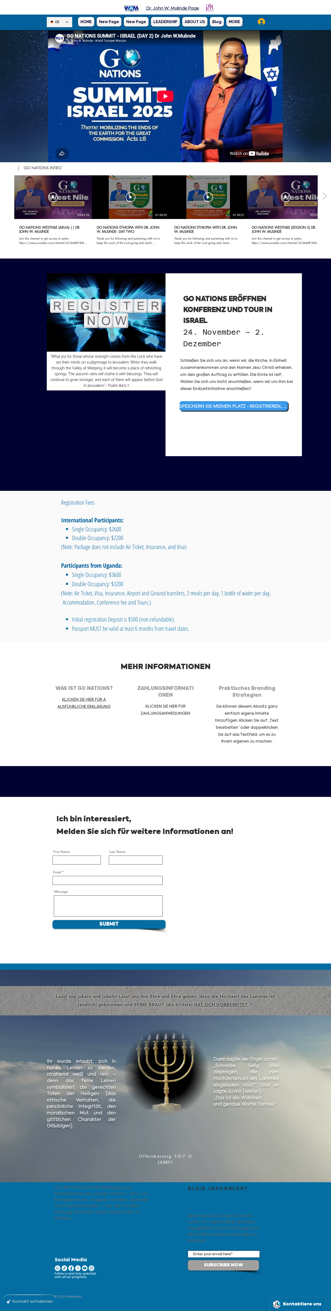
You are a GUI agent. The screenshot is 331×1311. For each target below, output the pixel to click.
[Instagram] (91, 1268)
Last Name (117, 851)
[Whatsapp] (57, 1268)
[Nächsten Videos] (324, 196)
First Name (61, 851)
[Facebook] (71, 1268)
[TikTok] (64, 1268)
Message (61, 891)
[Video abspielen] (53, 197)
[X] (78, 1268)
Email (57, 872)
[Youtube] (84, 1268)
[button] (40, 168)
